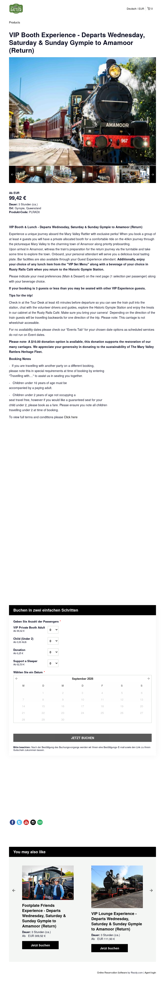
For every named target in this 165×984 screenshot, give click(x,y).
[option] (27, 174)
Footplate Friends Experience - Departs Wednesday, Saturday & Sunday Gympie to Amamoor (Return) (44, 916)
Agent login (150, 972)
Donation (19, 651)
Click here (71, 417)
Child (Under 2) (23, 640)
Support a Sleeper (25, 662)
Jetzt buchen (40, 945)
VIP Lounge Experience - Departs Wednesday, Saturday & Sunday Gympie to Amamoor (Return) (116, 921)
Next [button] (151, 890)
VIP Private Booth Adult (29, 628)
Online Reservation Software (112, 972)
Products (14, 22)
